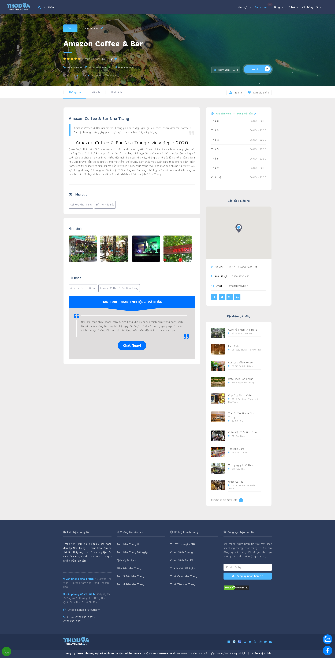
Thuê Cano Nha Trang (183, 576)
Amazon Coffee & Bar (83, 288)
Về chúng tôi (310, 7)
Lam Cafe (233, 346)
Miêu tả (95, 92)
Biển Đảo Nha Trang (129, 568)
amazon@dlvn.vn (126, 67)
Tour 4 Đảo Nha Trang (130, 584)
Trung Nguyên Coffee (240, 465)
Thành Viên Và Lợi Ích (183, 568)
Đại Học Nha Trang (81, 204)
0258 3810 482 (74, 67)
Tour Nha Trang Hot (129, 544)
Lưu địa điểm (260, 92)
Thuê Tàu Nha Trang (182, 584)
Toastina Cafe (236, 449)
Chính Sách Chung (181, 552)
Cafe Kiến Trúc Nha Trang (243, 432)
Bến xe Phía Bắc (105, 204)
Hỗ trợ (291, 7)
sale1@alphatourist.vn (87, 610)
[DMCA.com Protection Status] (237, 587)
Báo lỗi (238, 92)
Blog (277, 7)
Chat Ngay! (132, 345)
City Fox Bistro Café (240, 395)
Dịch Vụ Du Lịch (126, 560)
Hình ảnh (116, 92)
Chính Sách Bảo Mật (182, 560)
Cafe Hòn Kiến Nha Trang (242, 329)
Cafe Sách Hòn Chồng (240, 379)
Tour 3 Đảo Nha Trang (130, 576)
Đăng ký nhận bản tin (249, 576)
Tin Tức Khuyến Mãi (182, 544)
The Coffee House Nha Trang (241, 415)
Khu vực (243, 7)
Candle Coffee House (240, 362)
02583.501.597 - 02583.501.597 (79, 619)
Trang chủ (69, 76)
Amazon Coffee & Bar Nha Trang (119, 288)
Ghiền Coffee (235, 481)
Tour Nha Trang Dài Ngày (132, 552)
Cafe (70, 28)
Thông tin (75, 92)
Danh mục (263, 6)
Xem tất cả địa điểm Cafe (224, 500)
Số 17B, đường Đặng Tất (99, 67)
